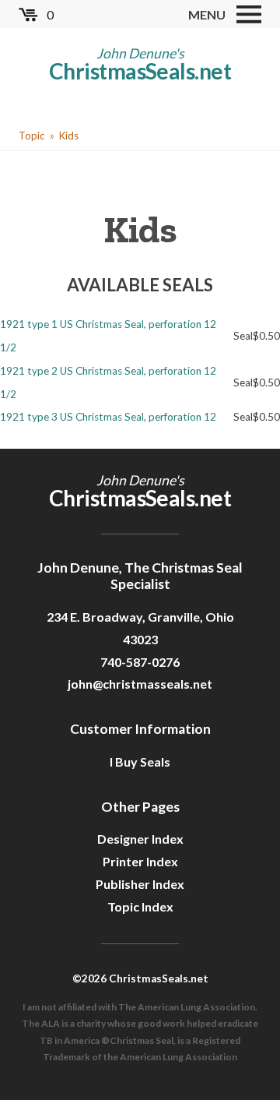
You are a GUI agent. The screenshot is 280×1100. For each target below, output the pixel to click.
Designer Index (140, 838)
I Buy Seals (140, 761)
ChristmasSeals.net (140, 71)
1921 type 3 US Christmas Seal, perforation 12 (108, 417)
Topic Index (140, 906)
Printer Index (140, 861)
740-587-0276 (140, 661)
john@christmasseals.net (140, 683)
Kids (69, 135)
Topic (31, 135)
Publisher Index (140, 883)
